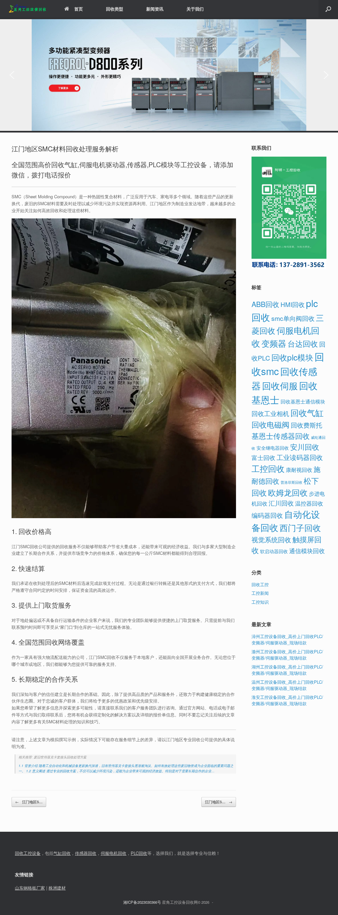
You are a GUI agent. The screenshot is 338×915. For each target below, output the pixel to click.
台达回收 (302, 343)
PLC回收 (139, 853)
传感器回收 (85, 853)
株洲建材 (57, 888)
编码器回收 (267, 515)
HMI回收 (293, 304)
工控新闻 (260, 593)
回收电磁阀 (270, 424)
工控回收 (268, 468)
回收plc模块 (292, 357)
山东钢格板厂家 (30, 888)
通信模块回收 (307, 550)
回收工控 (260, 584)
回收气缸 (306, 412)
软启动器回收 (274, 551)
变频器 (273, 343)
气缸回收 (62, 853)
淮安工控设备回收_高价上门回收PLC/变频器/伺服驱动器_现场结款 (287, 700)
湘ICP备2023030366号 (142, 902)
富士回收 (263, 457)
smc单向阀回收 (293, 318)
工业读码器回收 (300, 457)
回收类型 (114, 9)
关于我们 (195, 9)
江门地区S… (29, 801)
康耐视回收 (299, 470)
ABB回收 (265, 304)
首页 (78, 9)
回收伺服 (280, 385)
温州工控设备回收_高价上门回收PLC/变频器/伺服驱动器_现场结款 (287, 685)
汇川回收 (281, 502)
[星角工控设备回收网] (27, 8)
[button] (328, 9)
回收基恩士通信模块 (303, 401)
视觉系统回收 (271, 539)
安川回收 (304, 446)
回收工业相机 (270, 413)
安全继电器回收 (272, 447)
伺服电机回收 (113, 853)
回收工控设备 (28, 853)
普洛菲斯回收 (291, 482)
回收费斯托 (306, 425)
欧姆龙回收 (288, 492)
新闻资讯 (154, 9)
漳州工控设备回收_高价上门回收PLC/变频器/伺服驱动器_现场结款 (287, 639)
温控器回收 (309, 503)
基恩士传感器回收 (281, 436)
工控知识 (260, 602)
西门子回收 (300, 527)
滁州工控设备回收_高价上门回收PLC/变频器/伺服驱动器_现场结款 (287, 654)
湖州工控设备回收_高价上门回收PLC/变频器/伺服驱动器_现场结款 (287, 670)
